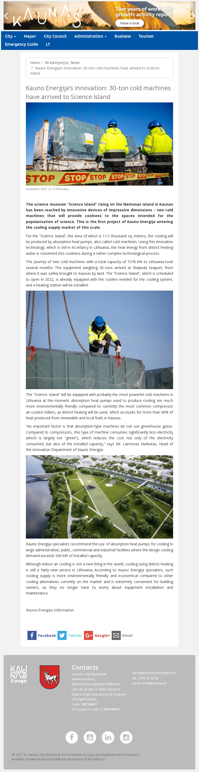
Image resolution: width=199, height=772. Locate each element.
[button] (6, 15)
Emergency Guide (21, 44)
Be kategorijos (56, 63)
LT (48, 44)
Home (35, 63)
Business (123, 36)
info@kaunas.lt (154, 683)
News (75, 63)
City (9, 36)
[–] (99, 15)
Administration (89, 36)
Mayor (30, 36)
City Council (55, 36)
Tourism (146, 36)
